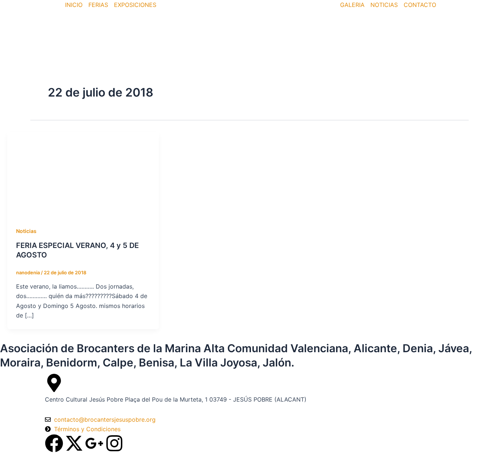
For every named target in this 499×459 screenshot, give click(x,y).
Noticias (26, 231)
